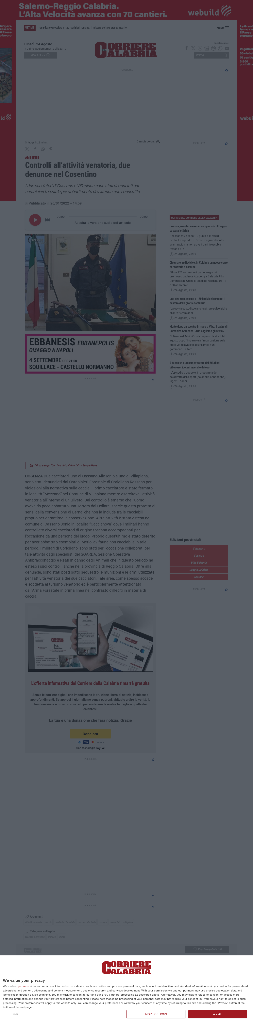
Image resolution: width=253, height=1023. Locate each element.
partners (23, 986)
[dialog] (126, 989)
